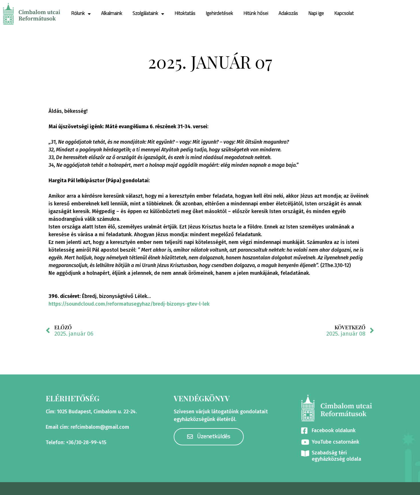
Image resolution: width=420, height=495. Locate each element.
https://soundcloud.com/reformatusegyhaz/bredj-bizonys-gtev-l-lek (129, 304)
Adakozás (288, 13)
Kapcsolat (344, 13)
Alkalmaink (111, 13)
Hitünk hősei (255, 13)
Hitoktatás (185, 13)
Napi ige (316, 13)
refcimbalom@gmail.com (100, 427)
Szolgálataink (145, 13)
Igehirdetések (219, 13)
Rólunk (78, 13)
